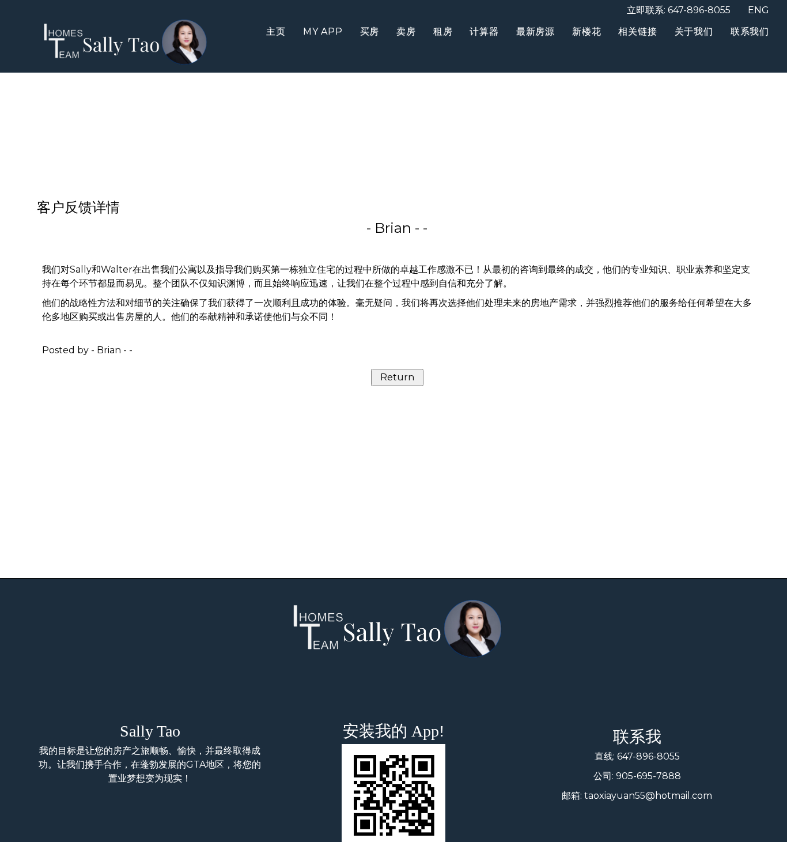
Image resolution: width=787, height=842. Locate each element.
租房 (443, 31)
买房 (370, 31)
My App (323, 31)
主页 (276, 31)
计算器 (484, 31)
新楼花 (586, 31)
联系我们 (750, 31)
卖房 (406, 31)
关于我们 (694, 31)
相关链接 (637, 31)
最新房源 (535, 31)
